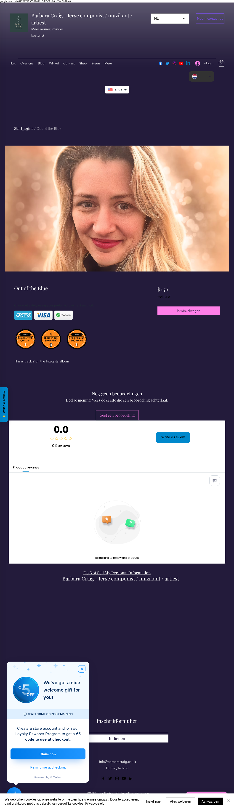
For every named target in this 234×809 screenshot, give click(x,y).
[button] (210, 18)
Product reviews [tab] (26, 467)
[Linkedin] (188, 63)
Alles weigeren (180, 801)
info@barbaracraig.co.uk (117, 761)
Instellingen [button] (154, 801)
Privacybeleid (94, 803)
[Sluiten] (228, 801)
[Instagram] (174, 63)
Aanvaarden (210, 801)
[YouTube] (124, 778)
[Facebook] (160, 63)
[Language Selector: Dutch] (201, 76)
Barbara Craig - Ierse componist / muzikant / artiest (120, 578)
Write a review (173, 437)
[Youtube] (181, 63)
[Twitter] (167, 63)
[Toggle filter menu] (214, 480)
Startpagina (23, 128)
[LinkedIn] (130, 778)
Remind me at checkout (48, 767)
